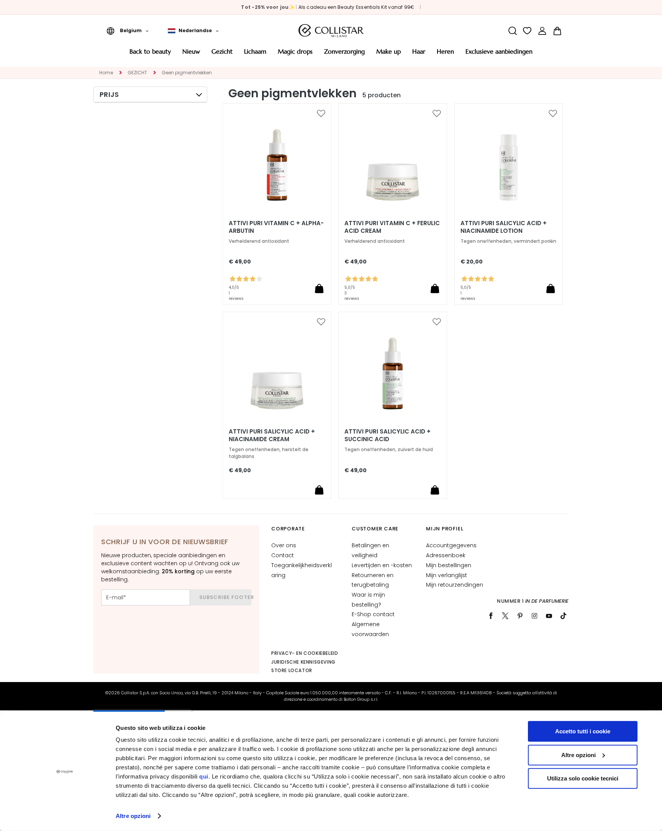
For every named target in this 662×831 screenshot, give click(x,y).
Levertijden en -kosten (382, 565)
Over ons (283, 545)
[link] (542, 30)
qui (203, 776)
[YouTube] (549, 616)
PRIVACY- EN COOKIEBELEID (304, 653)
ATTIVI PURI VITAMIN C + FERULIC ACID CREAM (392, 227)
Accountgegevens (451, 545)
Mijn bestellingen (448, 565)
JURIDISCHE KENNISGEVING (303, 662)
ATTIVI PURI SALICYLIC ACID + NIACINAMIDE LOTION (503, 227)
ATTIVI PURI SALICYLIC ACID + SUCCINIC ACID (387, 435)
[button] (127, 30)
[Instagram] (534, 616)
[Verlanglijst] (527, 30)
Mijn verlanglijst (446, 575)
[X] (505, 616)
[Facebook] (491, 616)
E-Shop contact (373, 614)
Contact (282, 555)
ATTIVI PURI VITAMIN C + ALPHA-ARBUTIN (276, 227)
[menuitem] (150, 54)
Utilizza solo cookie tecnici (582, 778)
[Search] (512, 30)
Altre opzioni (133, 816)
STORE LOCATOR (291, 670)
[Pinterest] (520, 616)
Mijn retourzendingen (454, 585)
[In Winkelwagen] (319, 288)
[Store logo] (331, 30)
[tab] (150, 94)
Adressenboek (445, 555)
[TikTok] (564, 616)
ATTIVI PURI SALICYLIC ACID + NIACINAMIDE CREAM (272, 435)
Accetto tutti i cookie (582, 731)
